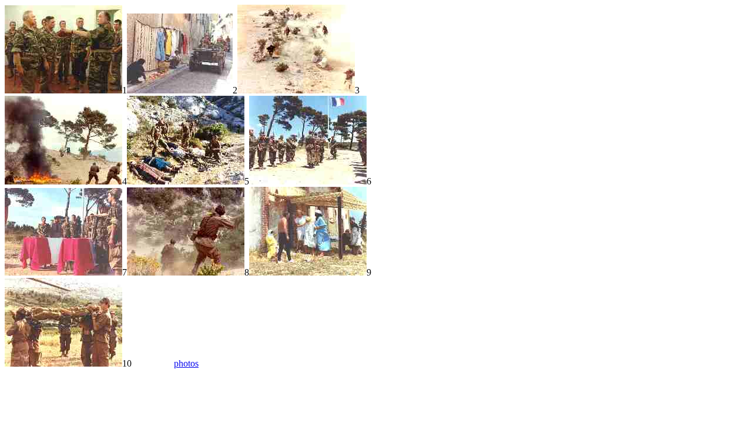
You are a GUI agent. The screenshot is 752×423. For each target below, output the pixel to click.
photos (186, 363)
